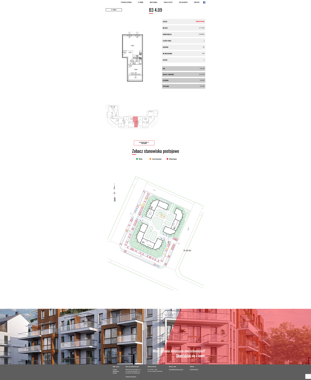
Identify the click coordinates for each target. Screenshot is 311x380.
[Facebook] (204, 2)
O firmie (140, 2)
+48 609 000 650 (194, 369)
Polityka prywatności (131, 376)
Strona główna (126, 2)
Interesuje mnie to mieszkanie (144, 142)
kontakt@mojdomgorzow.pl (176, 369)
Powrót (114, 10)
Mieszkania (153, 2)
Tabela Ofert (168, 2)
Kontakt (197, 2)
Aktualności (183, 2)
